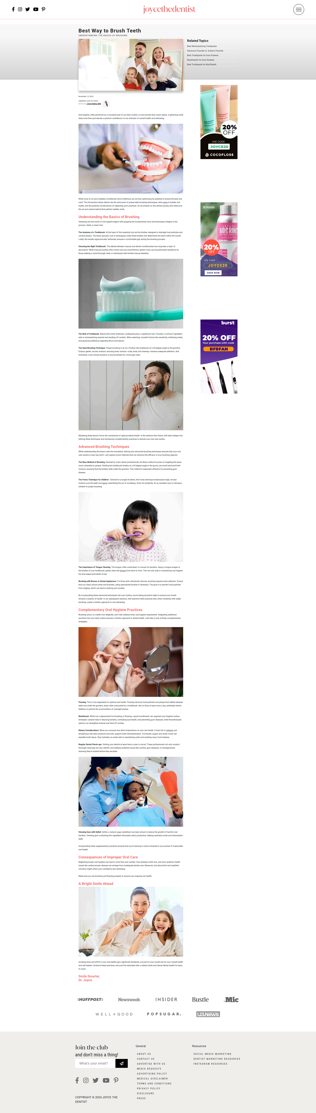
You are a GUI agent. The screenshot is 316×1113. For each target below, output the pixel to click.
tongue (123, 570)
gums (104, 483)
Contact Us (146, 1058)
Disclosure (145, 1093)
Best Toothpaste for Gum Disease (202, 55)
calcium (169, 730)
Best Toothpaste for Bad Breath (201, 64)
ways (165, 202)
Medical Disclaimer (152, 1078)
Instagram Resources (210, 1063)
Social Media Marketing (213, 1053)
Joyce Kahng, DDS (94, 104)
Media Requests (149, 1068)
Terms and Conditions (154, 1083)
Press (141, 1098)
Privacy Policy (149, 1088)
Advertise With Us (151, 1063)
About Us (144, 1053)
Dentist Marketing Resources (217, 1058)
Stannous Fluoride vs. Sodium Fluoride (205, 51)
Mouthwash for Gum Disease (200, 60)
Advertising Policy (152, 1073)
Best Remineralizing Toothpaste (202, 46)
